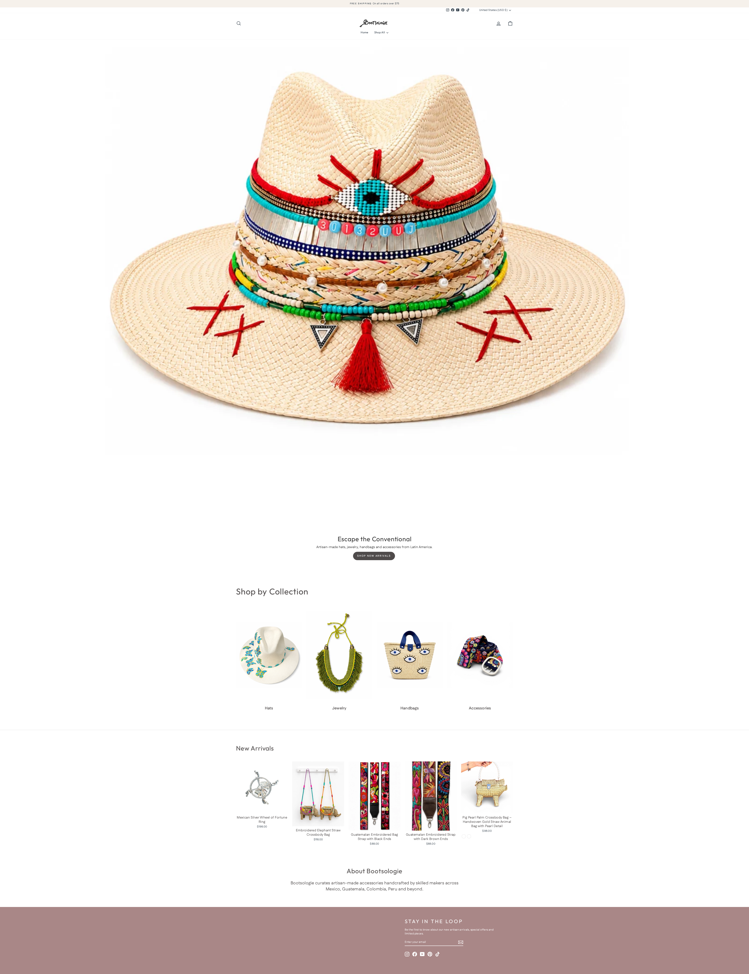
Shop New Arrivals (374, 556)
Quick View (262, 809)
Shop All (379, 32)
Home (364, 32)
